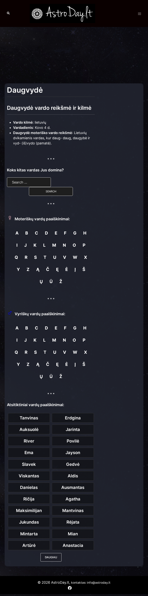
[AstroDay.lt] (62, 13)
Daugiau (51, 557)
